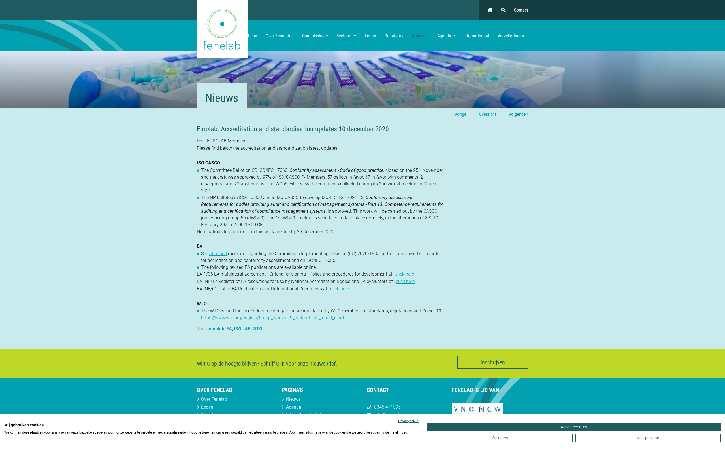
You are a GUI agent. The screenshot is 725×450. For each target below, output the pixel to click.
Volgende (518, 114)
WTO (257, 328)
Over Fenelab (278, 36)
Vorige (460, 114)
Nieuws (418, 36)
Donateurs (394, 36)
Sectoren (344, 36)
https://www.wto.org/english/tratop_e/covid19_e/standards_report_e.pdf (272, 317)
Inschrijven (493, 362)
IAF (246, 328)
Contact (521, 10)
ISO (237, 328)
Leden (370, 36)
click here (404, 274)
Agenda (444, 36)
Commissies (313, 36)
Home (251, 36)
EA (229, 328)
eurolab (216, 328)
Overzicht (487, 114)
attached (218, 253)
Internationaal (476, 36)
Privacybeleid (408, 421)
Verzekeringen (511, 36)
